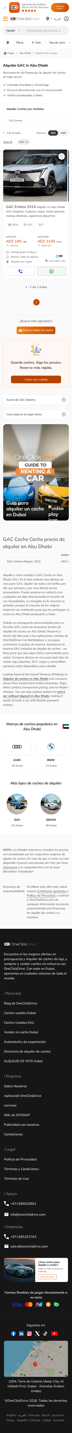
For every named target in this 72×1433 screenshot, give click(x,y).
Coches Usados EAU (19, 1022)
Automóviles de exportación (25, 1042)
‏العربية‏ (22, 1415)
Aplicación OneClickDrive (35, 6)
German (58, 1420)
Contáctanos (13, 1134)
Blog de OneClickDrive (20, 1003)
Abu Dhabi (25, 53)
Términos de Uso (16, 1178)
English (11, 1415)
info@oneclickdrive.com (27, 1214)
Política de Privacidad (41, 895)
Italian (47, 1420)
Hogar (10, 53)
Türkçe (10, 1420)
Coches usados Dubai (20, 1013)
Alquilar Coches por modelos (25, 109)
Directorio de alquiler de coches (27, 1051)
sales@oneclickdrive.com (29, 1246)
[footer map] (36, 1359)
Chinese (35, 1420)
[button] (5, 18)
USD (63, 132)
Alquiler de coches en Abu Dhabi (25, 678)
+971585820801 (23, 1204)
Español (22, 1420)
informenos (10, 867)
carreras (10, 1105)
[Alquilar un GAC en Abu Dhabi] (35, 175)
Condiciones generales (51, 891)
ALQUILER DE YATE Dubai (23, 1061)
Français (34, 1415)
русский (57, 1415)
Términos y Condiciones (21, 1169)
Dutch (46, 1415)
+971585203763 (23, 1237)
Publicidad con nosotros (21, 1125)
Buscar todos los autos (38, 330)
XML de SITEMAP (17, 1115)
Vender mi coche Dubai (21, 1032)
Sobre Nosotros (15, 1086)
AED (53, 132)
